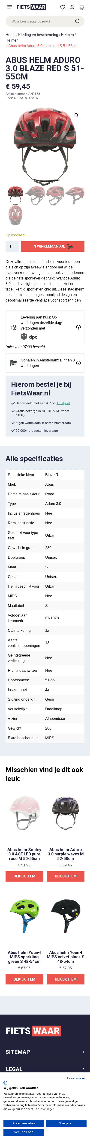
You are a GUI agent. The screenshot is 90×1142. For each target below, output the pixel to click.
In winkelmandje (49, 246)
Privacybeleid (77, 1078)
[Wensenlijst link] (63, 7)
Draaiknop (53, 709)
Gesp (49, 699)
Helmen (67, 35)
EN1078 (52, 618)
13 (47, 643)
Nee (48, 513)
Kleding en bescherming (38, 35)
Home (10, 35)
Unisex (51, 557)
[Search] (77, 21)
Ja (47, 630)
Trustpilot (63, 403)
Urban (50, 535)
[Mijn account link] (72, 7)
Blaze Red (54, 475)
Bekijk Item (24, 876)
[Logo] (31, 7)
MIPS (49, 738)
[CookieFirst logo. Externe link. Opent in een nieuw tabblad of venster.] (5, 1083)
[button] (76, 115)
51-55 (50, 680)
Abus (49, 484)
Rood (49, 494)
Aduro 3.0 (53, 504)
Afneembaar (55, 719)
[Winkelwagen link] (81, 7)
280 (48, 548)
